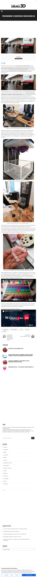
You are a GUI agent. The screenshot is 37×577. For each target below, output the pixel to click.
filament (27, 329)
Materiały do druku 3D (8, 462)
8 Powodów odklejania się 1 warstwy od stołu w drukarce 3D (15, 534)
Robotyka (5, 473)
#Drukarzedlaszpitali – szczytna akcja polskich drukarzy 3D (21, 367)
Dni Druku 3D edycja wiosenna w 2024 (15, 348)
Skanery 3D (6, 476)
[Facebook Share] (2, 63)
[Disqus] (18, 380)
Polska (4, 331)
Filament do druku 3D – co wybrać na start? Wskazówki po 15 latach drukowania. (17, 540)
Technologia (6, 478)
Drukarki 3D (6, 455)
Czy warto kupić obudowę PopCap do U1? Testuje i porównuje (15, 528)
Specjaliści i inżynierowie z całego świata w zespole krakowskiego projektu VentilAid (18, 361)
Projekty (5, 470)
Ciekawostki (6, 449)
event (21, 329)
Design (5, 452)
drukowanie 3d (14, 329)
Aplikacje (5, 447)
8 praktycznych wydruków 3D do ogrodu (11, 531)
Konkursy (5, 460)
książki (23, 91)
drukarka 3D (5, 329)
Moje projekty (6, 465)
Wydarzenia (18, 56)
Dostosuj (6, 575)
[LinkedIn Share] (4, 63)
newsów (24, 232)
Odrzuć (16, 575)
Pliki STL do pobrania (7, 468)
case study (27, 99)
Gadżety (5, 457)
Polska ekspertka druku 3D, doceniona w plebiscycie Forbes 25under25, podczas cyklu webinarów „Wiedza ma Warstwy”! (20, 355)
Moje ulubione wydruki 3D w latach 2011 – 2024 (12, 536)
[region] (18, 572)
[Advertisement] (18, 28)
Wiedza (5, 481)
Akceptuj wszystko (29, 575)
